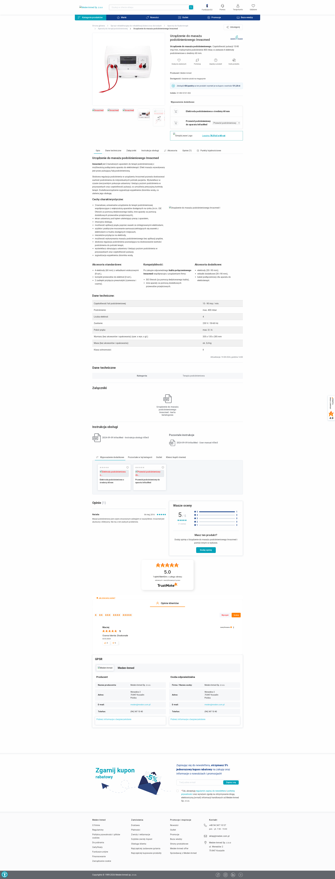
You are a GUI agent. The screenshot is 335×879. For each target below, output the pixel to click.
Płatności (135, 830)
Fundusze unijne (100, 852)
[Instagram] (225, 875)
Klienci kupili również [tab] (176, 457)
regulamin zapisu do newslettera (211, 791)
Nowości (174, 825)
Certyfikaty (97, 847)
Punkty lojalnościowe (210, 150)
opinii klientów (167, 576)
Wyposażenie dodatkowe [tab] (112, 457)
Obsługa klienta (138, 844)
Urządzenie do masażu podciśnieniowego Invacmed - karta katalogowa (167, 411)
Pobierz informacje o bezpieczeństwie (113, 719)
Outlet (173, 830)
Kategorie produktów (92, 17)
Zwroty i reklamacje (140, 834)
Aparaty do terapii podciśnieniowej (113, 29)
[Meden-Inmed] (105, 668)
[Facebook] (218, 875)
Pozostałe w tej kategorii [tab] (140, 457)
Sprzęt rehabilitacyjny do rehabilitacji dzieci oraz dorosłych (136, 26)
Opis (98, 150)
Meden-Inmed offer (179, 848)
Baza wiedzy (176, 839)
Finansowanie (99, 856)
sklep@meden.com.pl (219, 836)
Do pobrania (98, 842)
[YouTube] (240, 875)
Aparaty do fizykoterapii (177, 26)
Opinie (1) (187, 150)
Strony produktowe (179, 844)
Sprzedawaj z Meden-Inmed (183, 853)
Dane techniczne (113, 150)
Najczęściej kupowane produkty (146, 853)
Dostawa (135, 825)
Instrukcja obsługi (150, 150)
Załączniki (131, 150)
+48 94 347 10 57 (217, 825)
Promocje (174, 834)
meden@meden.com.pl (140, 704)
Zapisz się (231, 782)
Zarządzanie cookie (101, 861)
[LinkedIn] (233, 875)
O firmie (96, 825)
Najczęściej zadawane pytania (145, 848)
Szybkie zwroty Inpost (141, 839)
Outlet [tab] (159, 457)
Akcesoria (172, 150)
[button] (97, 598)
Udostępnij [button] (235, 27)
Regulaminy (98, 830)
